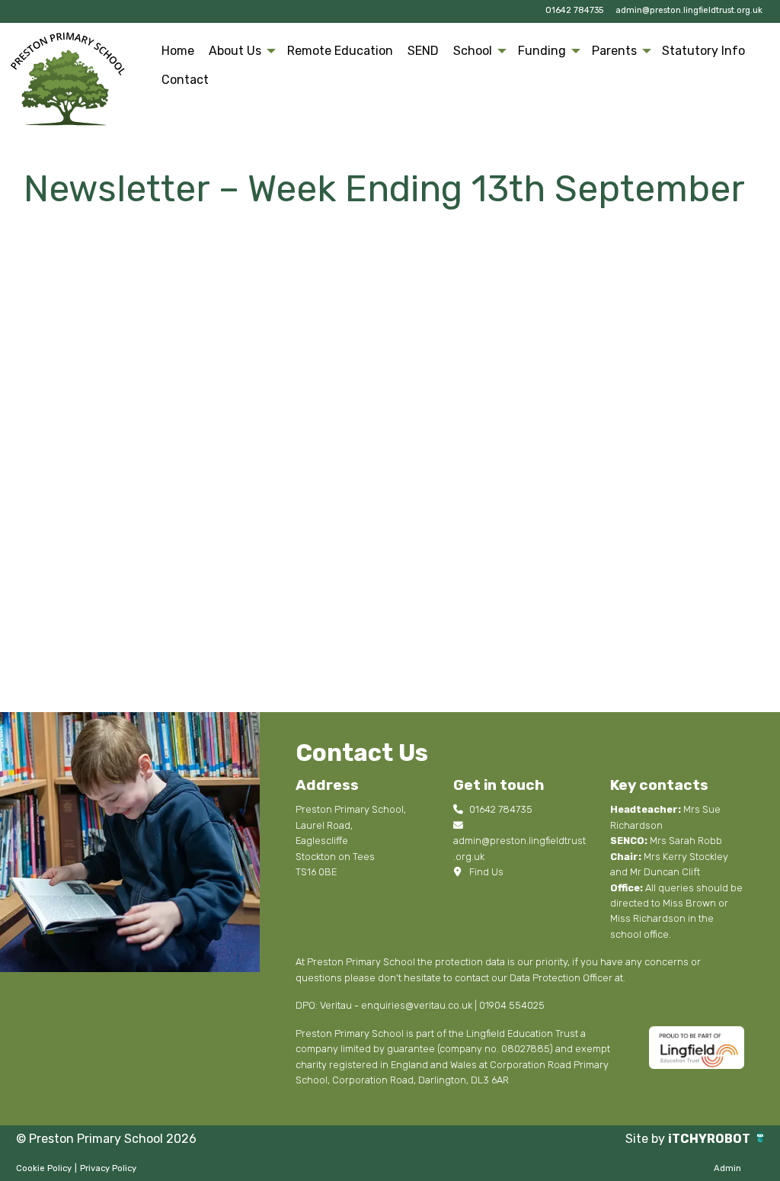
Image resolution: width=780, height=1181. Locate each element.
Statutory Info (703, 50)
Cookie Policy (44, 1168)
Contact (185, 79)
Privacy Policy (108, 1168)
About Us (235, 50)
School (472, 50)
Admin (727, 1168)
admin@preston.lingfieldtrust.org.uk (688, 10)
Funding (542, 50)
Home (177, 50)
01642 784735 (574, 10)
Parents (614, 50)
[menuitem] (178, 51)
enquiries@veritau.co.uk (416, 1005)
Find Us (485, 872)
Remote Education (340, 50)
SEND (423, 50)
